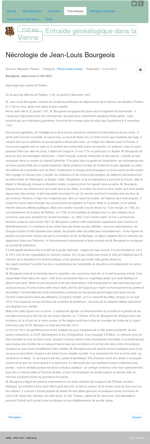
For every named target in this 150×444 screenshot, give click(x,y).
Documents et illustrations (23, 19)
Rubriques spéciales (102, 11)
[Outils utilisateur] (140, 69)
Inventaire (54, 11)
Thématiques (75, 11)
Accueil (11, 11)
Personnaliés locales (70, 69)
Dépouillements (32, 11)
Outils (49, 19)
